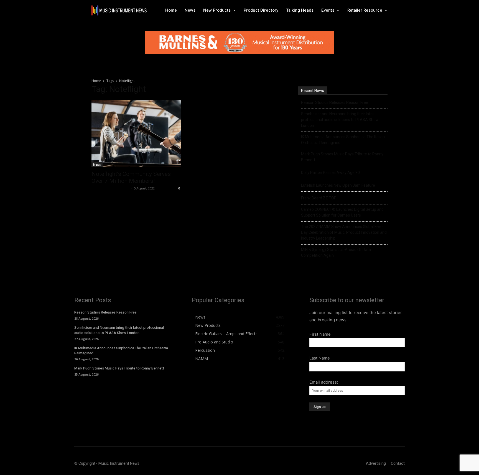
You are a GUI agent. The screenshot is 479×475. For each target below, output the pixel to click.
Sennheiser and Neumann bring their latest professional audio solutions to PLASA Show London (340, 120)
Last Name (319, 358)
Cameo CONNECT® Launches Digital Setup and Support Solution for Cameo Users (342, 212)
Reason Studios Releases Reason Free (334, 102)
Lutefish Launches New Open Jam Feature (338, 185)
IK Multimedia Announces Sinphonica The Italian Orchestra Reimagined (343, 140)
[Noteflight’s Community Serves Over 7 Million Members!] (136, 133)
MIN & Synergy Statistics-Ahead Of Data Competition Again (336, 252)
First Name (320, 334)
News (97, 164)
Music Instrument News (110, 188)
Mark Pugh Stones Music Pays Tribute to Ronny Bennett (342, 157)
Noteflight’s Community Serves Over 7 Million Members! (131, 177)
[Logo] (118, 10)
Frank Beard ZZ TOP (319, 198)
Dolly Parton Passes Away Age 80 (330, 172)
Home (96, 80)
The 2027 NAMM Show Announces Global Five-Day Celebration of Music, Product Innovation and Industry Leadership (344, 232)
